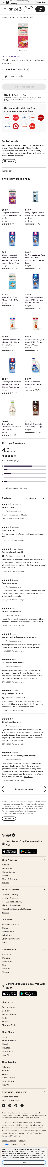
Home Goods (8, 872)
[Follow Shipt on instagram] (9, 1106)
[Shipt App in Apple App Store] (9, 851)
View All (5, 883)
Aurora (5, 1071)
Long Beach (8, 1081)
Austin (5, 1037)
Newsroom (7, 962)
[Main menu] (5, 9)
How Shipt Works (10, 924)
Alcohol (5, 865)
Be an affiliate (9, 1014)
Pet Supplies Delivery (12, 902)
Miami (5, 1044)
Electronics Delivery (11, 905)
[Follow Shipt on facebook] (3, 1106)
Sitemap (6, 972)
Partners (6, 969)
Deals (5, 942)
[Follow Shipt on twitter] (22, 1106)
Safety (5, 1022)
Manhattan (7, 1051)
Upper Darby (8, 1078)
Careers (6, 958)
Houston (6, 1048)
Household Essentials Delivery (16, 909)
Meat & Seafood (10, 879)
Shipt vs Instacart (11, 939)
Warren (5, 1074)
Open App (41, 2)
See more (28, 777)
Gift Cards (7, 935)
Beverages (7, 868)
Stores (5, 928)
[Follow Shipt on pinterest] (15, 1106)
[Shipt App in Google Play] (28, 851)
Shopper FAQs (9, 1025)
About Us (6, 954)
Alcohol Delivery (10, 898)
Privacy (22, 1141)
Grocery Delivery (10, 895)
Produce (6, 876)
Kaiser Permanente (11, 1097)
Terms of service (9, 1141)
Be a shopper (8, 1007)
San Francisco (9, 1041)
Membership (8, 932)
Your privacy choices (16, 1144)
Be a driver (7, 1011)
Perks (4, 1018)
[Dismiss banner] (3, 2)
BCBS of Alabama (10, 1100)
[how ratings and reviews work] (18, 461)
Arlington (6, 1067)
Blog (4, 965)
